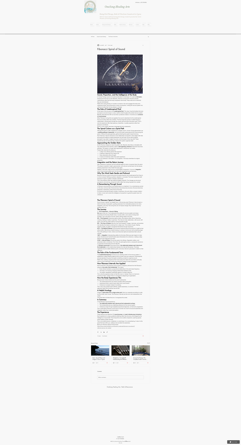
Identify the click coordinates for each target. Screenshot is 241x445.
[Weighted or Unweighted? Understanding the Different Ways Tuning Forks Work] (120, 350)
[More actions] (143, 45)
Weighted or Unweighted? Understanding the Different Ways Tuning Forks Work (119, 358)
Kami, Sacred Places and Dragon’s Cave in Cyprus (99, 358)
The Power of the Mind (112, 36)
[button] (148, 36)
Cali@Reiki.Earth (120, 437)
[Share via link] (107, 332)
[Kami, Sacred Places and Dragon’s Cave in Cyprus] (100, 350)
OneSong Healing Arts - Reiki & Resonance (120, 387)
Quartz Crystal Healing (101, 36)
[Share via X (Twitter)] (101, 332)
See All (148, 343)
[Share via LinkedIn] (104, 332)
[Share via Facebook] (97, 332)
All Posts (92, 36)
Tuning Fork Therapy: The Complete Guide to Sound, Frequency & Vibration (139, 358)
